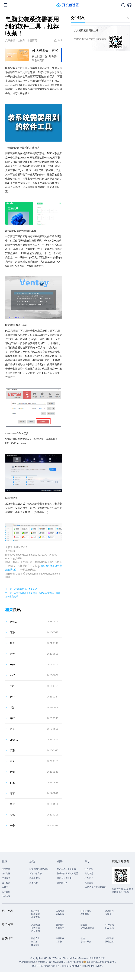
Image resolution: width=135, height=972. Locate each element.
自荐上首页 (34, 877)
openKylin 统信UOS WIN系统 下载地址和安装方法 (14, 739)
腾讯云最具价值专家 (66, 868)
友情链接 (89, 882)
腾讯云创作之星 (64, 877)
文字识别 (109, 938)
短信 (83, 938)
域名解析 (85, 913)
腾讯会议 (60, 924)
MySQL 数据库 (87, 927)
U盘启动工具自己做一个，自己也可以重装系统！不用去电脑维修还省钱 (14, 707)
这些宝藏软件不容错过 (14, 718)
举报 (60, 40)
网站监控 (109, 941)
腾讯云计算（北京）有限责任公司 (48, 965)
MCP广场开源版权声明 (95, 886)
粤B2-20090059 (75, 961)
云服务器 (60, 910)
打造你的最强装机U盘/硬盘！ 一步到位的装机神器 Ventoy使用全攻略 (14, 643)
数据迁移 (35, 944)
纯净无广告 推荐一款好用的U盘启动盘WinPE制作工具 (14, 632)
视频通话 (35, 927)
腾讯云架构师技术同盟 (67, 873)
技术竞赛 (33, 882)
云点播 (34, 941)
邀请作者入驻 (35, 873)
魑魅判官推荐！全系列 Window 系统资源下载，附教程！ (14, 771)
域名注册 (35, 910)
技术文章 (6, 868)
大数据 (59, 941)
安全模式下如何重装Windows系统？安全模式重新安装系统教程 (14, 761)
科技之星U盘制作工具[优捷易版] (14, 782)
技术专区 (6, 896)
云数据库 (60, 913)
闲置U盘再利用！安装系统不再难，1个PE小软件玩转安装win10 (14, 653)
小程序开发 (86, 941)
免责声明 (89, 873)
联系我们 (89, 877)
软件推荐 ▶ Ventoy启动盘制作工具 (14, 696)
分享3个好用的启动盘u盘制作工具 (14, 793)
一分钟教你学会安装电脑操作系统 (14, 664)
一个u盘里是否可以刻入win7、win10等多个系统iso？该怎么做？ (14, 825)
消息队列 (109, 910)
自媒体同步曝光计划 (38, 868)
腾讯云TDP (62, 882)
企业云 (84, 924)
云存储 (108, 913)
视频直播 (35, 917)
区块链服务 (86, 910)
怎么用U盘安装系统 (14, 729)
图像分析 (60, 927)
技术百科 (6, 891)
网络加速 (35, 913)
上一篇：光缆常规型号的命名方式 (21, 589)
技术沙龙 (6, 877)
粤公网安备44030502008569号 (102, 961)
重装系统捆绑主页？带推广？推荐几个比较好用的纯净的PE (14, 804)
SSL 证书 (109, 927)
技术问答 (6, 873)
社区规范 (89, 868)
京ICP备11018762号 (93, 965)
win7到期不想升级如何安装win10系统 (14, 675)
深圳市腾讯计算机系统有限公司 (33, 961)
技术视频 (6, 882)
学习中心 (6, 886)
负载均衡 (60, 938)
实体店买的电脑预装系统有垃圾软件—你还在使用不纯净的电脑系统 (14, 814)
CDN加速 (109, 924)
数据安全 (35, 938)
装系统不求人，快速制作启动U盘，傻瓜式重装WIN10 (14, 750)
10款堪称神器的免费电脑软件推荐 (14, 621)
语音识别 (35, 930)
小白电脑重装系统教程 (14, 686)
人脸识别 (35, 924)
